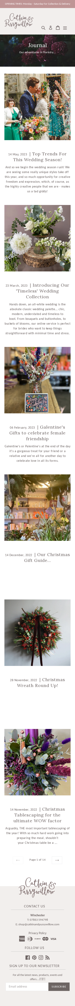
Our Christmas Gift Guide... (47, 557)
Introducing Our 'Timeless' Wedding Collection (42, 291)
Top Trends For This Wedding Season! (40, 156)
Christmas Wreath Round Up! (41, 682)
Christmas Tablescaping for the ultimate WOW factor (39, 815)
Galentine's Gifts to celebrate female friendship (37, 432)
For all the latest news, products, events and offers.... (37, 977)
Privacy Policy (37, 933)
